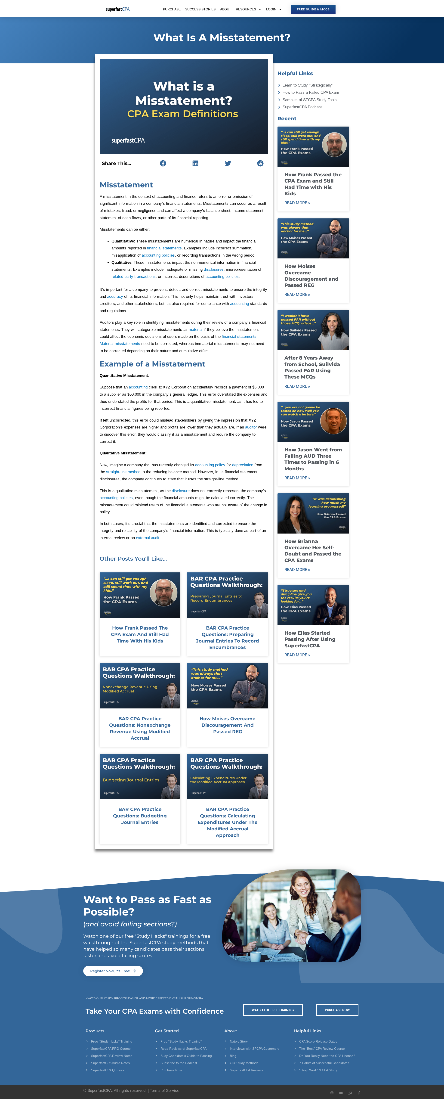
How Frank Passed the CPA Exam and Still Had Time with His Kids (140, 634)
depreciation (242, 465)
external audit (147, 538)
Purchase (172, 9)
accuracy (115, 296)
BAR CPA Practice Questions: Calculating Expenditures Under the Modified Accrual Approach (228, 822)
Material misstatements (120, 343)
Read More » (297, 202)
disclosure (181, 491)
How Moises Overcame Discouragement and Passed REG (228, 725)
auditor (251, 427)
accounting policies (158, 255)
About (225, 9)
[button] (163, 163)
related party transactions (133, 276)
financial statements (164, 248)
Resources (246, 9)
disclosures (214, 269)
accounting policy (210, 465)
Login (271, 9)
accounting (239, 303)
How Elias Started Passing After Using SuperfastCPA (310, 639)
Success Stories (200, 9)
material (196, 329)
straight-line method (123, 472)
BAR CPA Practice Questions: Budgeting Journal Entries (140, 816)
